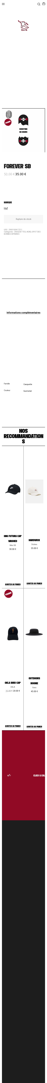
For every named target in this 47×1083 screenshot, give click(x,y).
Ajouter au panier (12, 585)
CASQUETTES (20, 232)
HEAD (29, 232)
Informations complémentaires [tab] (23, 312)
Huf (6, 208)
